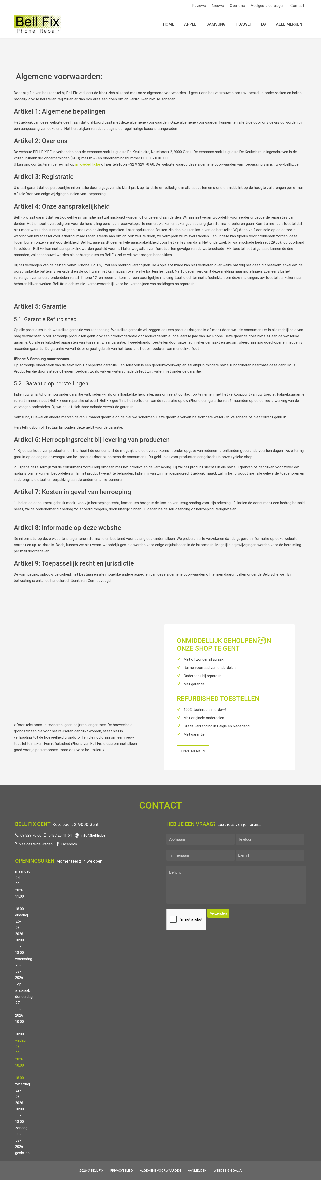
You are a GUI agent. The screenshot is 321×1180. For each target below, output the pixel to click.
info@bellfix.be (87, 164)
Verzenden (218, 913)
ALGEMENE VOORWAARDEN (160, 1170)
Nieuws (218, 5)
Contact (297, 5)
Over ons (237, 5)
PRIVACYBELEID (121, 1170)
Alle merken (289, 24)
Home (168, 24)
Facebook (69, 844)
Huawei (243, 24)
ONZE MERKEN (193, 751)
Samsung (216, 24)
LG (263, 24)
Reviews (199, 5)
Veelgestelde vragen (267, 5)
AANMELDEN (197, 1170)
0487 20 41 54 (60, 835)
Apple (190, 24)
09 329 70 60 (30, 835)
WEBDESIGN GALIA (228, 1170)
